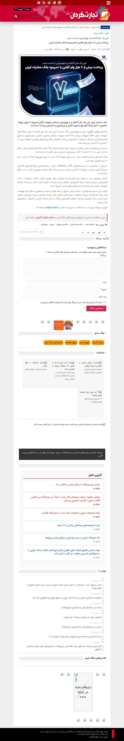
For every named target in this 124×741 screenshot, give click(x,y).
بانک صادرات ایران (76, 224)
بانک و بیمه (95, 27)
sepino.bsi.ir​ (53, 207)
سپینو (52, 224)
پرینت (47, 49)
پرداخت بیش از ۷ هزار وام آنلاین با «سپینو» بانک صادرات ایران (78, 43)
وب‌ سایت (102, 296)
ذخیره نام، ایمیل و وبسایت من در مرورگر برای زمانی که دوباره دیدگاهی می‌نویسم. (71, 302)
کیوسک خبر (84, 342)
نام (104, 282)
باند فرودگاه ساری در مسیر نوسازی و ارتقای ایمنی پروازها (72, 538)
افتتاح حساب (89, 224)
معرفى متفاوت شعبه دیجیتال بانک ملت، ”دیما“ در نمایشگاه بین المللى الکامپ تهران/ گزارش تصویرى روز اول (65, 499)
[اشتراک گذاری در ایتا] (88, 233)
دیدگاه (103, 255)
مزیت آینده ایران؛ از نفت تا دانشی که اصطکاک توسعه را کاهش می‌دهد (64, 376)
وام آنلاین (44, 224)
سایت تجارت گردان (45, 218)
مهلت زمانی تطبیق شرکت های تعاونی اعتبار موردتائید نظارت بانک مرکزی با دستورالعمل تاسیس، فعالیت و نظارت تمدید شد (64, 552)
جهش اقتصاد (71, 342)
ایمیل (103, 289)
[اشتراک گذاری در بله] (82, 233)
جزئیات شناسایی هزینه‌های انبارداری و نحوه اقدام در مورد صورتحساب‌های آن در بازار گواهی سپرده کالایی (62, 454)
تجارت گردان (93, 132)
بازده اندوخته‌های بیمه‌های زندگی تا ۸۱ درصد (78, 525)
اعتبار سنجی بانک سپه (53, 342)
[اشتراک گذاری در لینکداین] (93, 233)
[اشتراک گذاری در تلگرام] (99, 233)
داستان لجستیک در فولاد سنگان (36, 369)
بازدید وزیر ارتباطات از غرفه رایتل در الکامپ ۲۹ (78, 485)
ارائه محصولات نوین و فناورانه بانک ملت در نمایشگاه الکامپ (71, 513)
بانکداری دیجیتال (62, 224)
